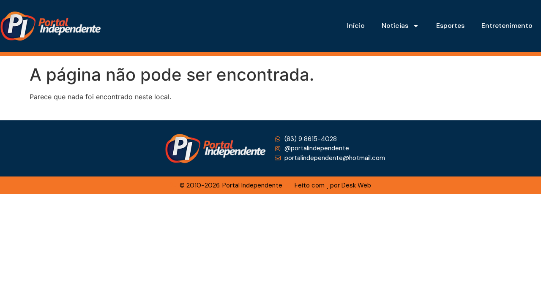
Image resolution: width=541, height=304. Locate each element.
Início (356, 25)
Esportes (450, 25)
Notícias (395, 25)
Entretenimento (507, 25)
